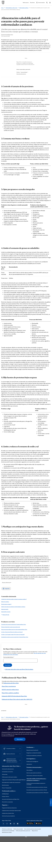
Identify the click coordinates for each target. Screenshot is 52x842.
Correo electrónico (8, 657)
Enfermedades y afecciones (11, 7)
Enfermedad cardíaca (23, 7)
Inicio (2, 7)
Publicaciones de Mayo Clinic (11, 683)
